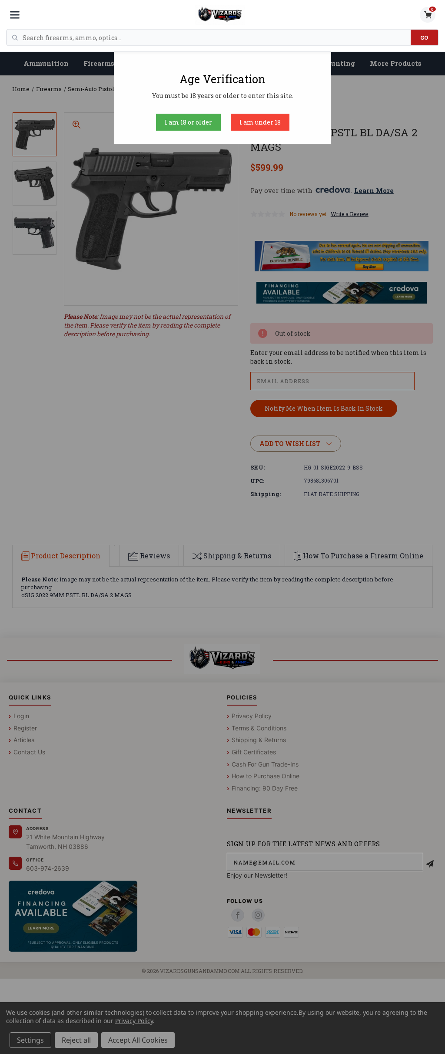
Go (424, 37)
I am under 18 (260, 122)
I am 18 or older (188, 122)
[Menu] (14, 14)
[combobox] (217, 37)
